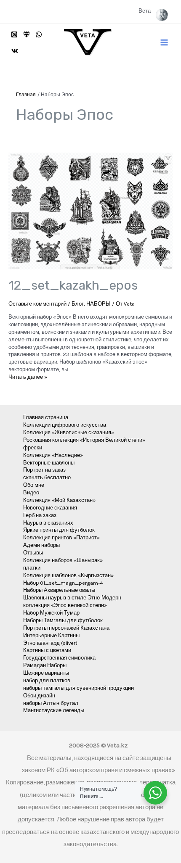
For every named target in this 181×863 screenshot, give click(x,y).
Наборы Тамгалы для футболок (63, 620)
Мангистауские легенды (53, 710)
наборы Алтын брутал (50, 703)
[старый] (26, 34)
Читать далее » (27, 377)
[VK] (15, 51)
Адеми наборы (41, 545)
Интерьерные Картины (51, 635)
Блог (78, 304)
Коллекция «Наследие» (53, 455)
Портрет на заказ (44, 470)
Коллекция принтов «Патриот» (61, 537)
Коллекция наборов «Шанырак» (63, 560)
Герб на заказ (39, 515)
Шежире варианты (46, 673)
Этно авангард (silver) (50, 643)
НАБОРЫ (98, 304)
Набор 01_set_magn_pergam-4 (63, 583)
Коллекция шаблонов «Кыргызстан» (68, 575)
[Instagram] (14, 34)
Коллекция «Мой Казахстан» (59, 500)
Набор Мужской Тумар (51, 613)
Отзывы (33, 552)
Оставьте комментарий (37, 304)
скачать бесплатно (47, 477)
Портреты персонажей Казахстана (66, 628)
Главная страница (45, 417)
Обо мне (33, 485)
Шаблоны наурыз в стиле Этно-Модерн (72, 597)
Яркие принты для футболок (59, 530)
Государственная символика (59, 658)
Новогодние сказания (50, 507)
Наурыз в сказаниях (48, 523)
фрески (32, 447)
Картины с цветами (47, 650)
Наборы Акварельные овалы (59, 590)
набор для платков (46, 680)
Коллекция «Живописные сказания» (68, 432)
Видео (31, 492)
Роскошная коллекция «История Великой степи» (84, 440)
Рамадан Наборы (45, 665)
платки (31, 568)
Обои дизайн (39, 695)
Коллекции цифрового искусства (64, 425)
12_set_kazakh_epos (73, 285)
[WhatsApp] (39, 34)
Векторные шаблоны (49, 462)
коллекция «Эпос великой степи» (65, 605)
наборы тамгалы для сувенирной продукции (78, 688)
